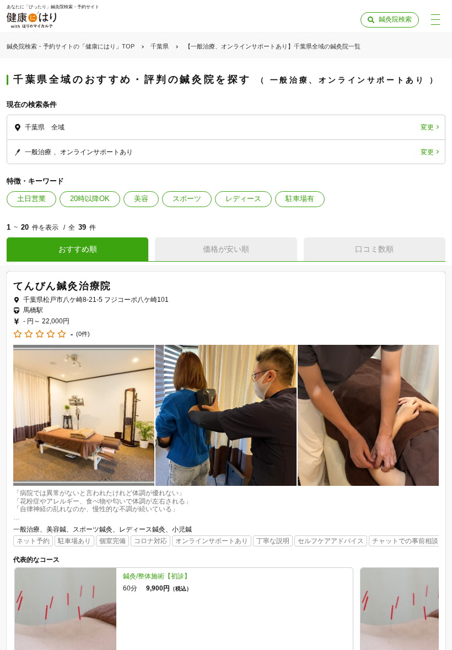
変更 (427, 127)
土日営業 (31, 198)
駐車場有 (300, 198)
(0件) (83, 334)
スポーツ (187, 198)
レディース (243, 198)
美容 (141, 198)
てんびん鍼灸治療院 (62, 285)
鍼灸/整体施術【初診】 (157, 576)
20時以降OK (90, 198)
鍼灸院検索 (395, 19)
